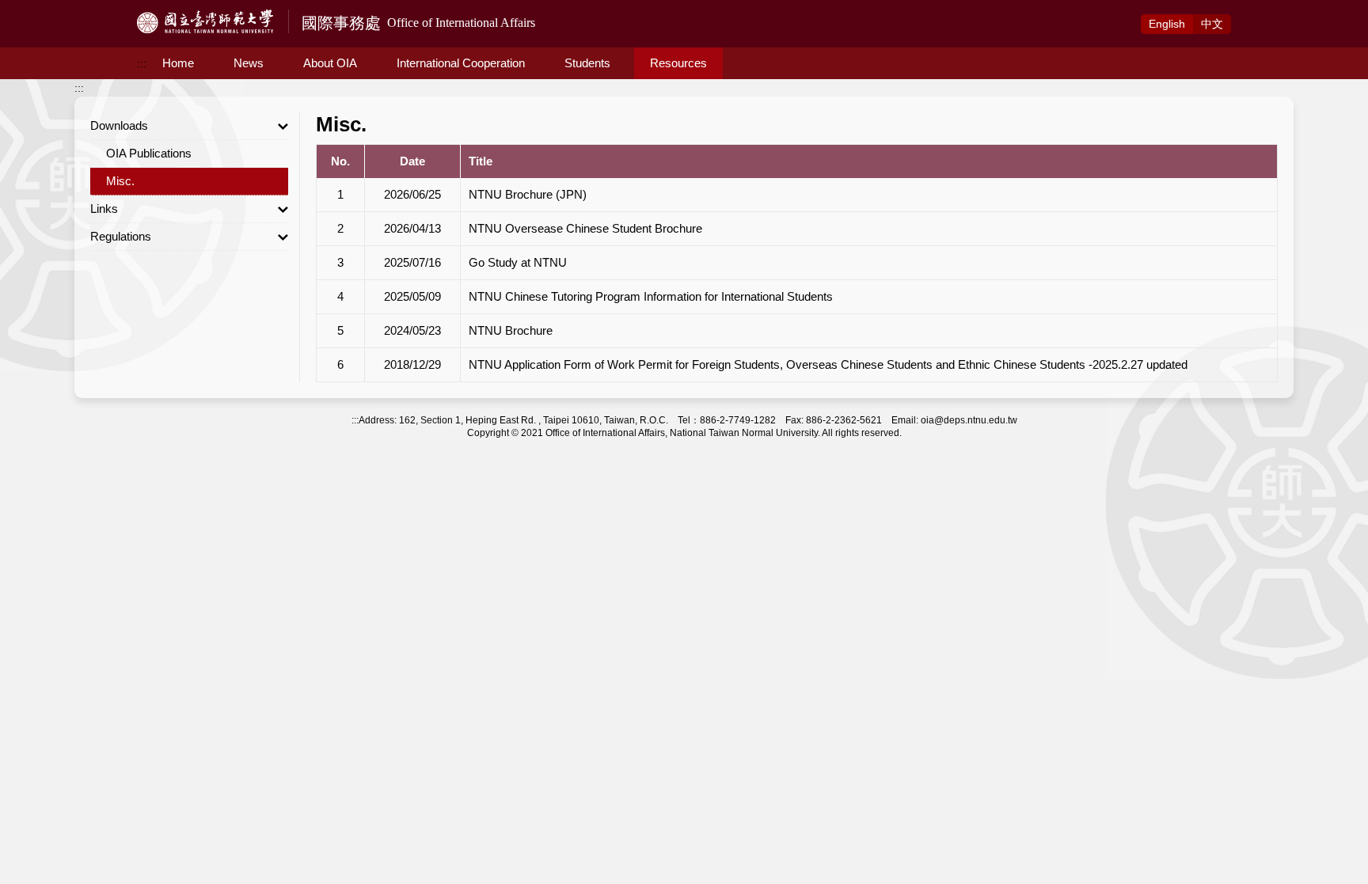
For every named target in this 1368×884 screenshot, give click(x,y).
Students (587, 63)
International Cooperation (461, 63)
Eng (1167, 23)
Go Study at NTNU (518, 262)
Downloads (119, 125)
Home (178, 63)
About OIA (330, 63)
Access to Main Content (59, 8)
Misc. (120, 181)
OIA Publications (149, 153)
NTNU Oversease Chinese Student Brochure (585, 228)
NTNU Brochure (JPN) (528, 194)
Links (104, 208)
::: (141, 63)
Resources (678, 63)
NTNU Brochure (511, 330)
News (249, 63)
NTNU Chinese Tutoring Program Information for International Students (651, 296)
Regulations (120, 236)
